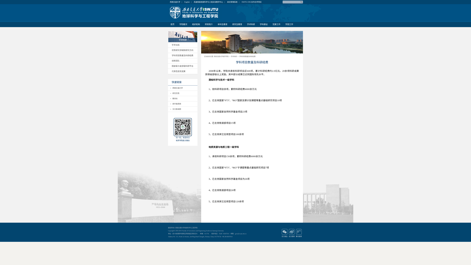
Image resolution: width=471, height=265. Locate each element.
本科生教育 (222, 24)
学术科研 (251, 24)
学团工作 (289, 24)
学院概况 (183, 24)
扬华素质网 (176, 104)
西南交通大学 (177, 88)
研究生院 (175, 93)
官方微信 (285, 236)
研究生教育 (237, 24)
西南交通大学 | (176, 2)
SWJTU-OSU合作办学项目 (252, 2)
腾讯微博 (299, 236)
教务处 (175, 98)
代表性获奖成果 (178, 71)
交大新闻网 (176, 109)
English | (187, 2)
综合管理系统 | (233, 2)
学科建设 (264, 24)
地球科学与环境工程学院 (195, 13)
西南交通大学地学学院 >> (222, 56)
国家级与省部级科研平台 (182, 66)
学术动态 (176, 45)
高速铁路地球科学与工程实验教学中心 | (209, 2)
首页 (172, 24)
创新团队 (176, 61)
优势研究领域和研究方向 (182, 50)
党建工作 (276, 24)
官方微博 (292, 236)
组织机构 (196, 24)
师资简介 (209, 24)
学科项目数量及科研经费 (182, 55)
